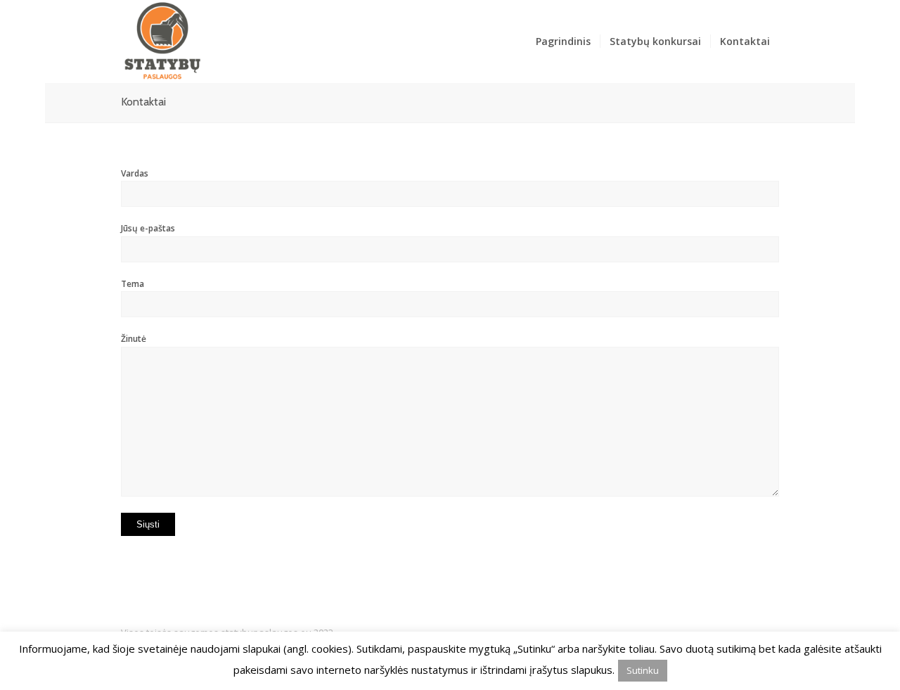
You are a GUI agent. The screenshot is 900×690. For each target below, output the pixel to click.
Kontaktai (143, 101)
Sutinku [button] (642, 670)
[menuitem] (563, 41)
